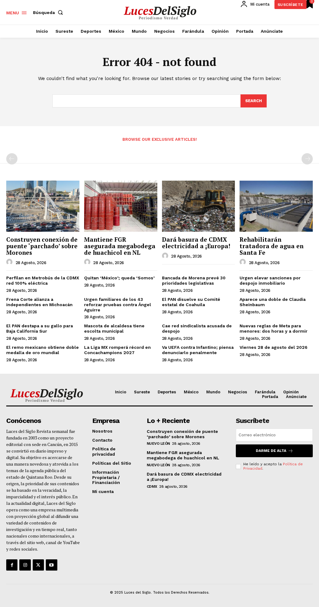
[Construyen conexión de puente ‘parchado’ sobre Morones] (42, 206)
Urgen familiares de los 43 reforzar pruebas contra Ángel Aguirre (117, 304)
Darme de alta (271, 450)
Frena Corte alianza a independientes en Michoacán (39, 302)
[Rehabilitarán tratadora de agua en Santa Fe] (276, 206)
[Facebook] (11, 565)
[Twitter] (38, 565)
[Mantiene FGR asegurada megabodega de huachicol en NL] (120, 206)
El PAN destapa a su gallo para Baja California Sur (39, 328)
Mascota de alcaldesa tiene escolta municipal (114, 328)
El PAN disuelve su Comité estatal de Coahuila (191, 302)
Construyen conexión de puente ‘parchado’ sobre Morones (42, 245)
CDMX (152, 486)
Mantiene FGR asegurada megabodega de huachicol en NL (119, 245)
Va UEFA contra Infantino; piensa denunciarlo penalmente (198, 350)
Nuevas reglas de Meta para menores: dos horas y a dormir (273, 328)
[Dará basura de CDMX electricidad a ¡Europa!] (198, 206)
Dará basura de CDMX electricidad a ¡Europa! (196, 242)
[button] (49, 12)
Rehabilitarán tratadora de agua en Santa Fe (271, 245)
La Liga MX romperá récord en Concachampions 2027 (117, 350)
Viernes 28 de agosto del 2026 (273, 347)
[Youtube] (51, 565)
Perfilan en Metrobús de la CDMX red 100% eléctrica (42, 280)
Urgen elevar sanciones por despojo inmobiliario (270, 280)
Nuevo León (158, 443)
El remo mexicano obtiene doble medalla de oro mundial (42, 350)
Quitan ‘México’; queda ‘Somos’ (119, 277)
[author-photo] (10, 262)
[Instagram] (25, 565)
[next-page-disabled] (307, 158)
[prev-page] (11, 158)
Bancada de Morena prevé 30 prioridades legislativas (194, 280)
